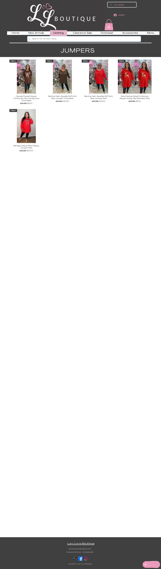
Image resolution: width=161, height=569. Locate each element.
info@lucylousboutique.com (79, 549)
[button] (109, 24)
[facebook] (80, 558)
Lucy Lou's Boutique (80, 544)
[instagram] (86, 558)
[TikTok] (75, 558)
